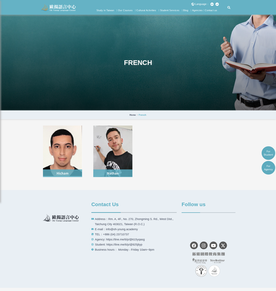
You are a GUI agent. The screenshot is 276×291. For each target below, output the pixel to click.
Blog (185, 10)
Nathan (113, 173)
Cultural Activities (146, 10)
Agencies (197, 10)
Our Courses (125, 10)
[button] (229, 7)
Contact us (211, 10)
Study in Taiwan (105, 10)
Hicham (63, 173)
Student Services (170, 10)
